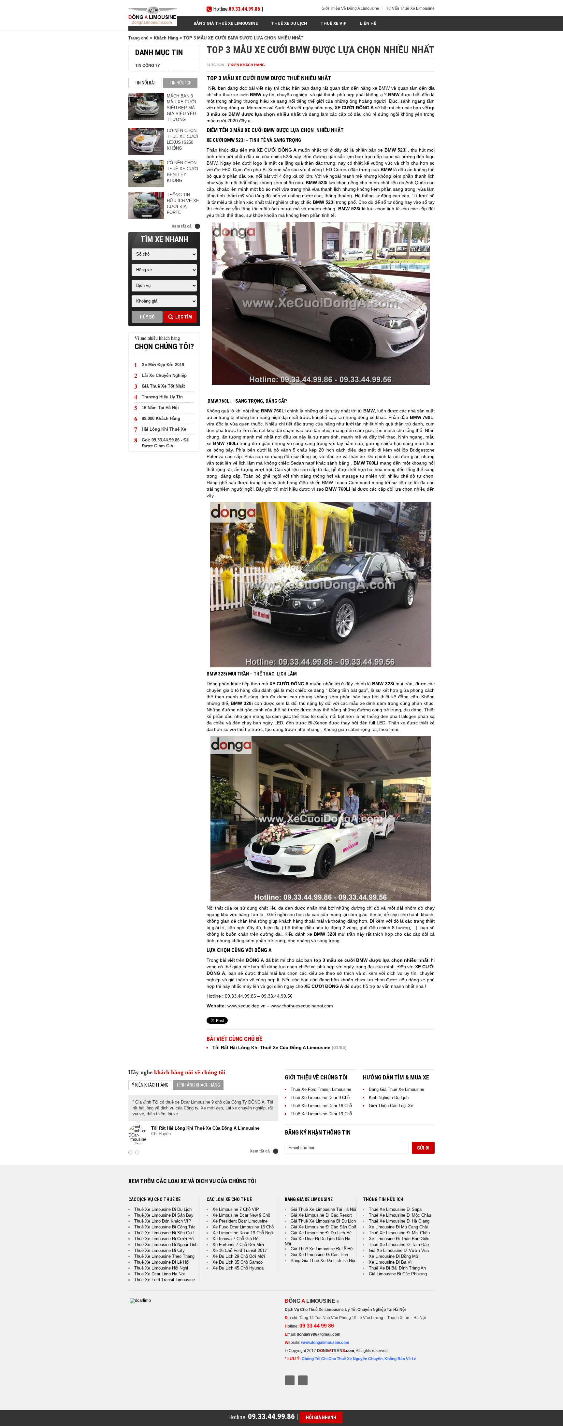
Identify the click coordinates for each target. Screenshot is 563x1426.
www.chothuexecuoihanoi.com (302, 1005)
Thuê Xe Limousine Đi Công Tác (164, 1227)
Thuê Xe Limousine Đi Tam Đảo (399, 1244)
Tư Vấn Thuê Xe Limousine (410, 8)
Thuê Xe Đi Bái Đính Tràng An (397, 1268)
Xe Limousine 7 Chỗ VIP (235, 1209)
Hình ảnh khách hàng (198, 1085)
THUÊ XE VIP (333, 23)
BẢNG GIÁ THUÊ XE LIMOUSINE (226, 23)
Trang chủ (138, 38)
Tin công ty (147, 65)
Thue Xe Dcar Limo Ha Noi (159, 1273)
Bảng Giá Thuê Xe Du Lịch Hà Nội (323, 1260)
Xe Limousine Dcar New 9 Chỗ (241, 1215)
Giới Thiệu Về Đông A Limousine (350, 8)
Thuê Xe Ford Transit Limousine (321, 1089)
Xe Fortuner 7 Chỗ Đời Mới (238, 1244)
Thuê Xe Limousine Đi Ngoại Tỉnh (165, 1244)
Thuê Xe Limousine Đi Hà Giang (399, 1221)
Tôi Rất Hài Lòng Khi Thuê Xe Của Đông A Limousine (271, 1047)
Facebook (290, 1380)
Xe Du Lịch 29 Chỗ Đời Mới (238, 1256)
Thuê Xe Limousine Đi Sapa (395, 1209)
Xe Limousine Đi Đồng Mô (393, 1256)
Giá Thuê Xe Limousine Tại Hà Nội (323, 1209)
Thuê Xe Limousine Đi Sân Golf (164, 1232)
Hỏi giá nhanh (321, 1417)
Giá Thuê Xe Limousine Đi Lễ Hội (322, 1248)
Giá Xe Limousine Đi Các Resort (321, 1215)
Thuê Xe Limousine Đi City (159, 1250)
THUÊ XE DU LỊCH (289, 23)
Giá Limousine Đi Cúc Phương (398, 1273)
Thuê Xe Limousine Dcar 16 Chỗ (321, 1105)
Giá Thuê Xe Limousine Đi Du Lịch (323, 1221)
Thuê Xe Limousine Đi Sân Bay (164, 1215)
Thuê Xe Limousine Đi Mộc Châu (400, 1215)
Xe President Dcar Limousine (239, 1221)
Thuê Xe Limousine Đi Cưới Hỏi (164, 1238)
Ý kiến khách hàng (246, 65)
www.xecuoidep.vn (246, 1005)
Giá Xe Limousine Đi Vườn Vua (399, 1250)
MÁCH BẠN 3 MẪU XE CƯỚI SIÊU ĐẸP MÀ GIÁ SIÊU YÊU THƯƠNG (181, 108)
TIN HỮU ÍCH (180, 82)
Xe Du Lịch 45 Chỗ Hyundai (238, 1268)
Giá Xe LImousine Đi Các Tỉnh (319, 1254)
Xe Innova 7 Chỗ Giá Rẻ (235, 1238)
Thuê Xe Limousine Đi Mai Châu (399, 1232)
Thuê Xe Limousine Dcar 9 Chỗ (320, 1097)
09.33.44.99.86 (244, 9)
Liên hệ (368, 23)
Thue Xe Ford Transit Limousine (164, 1279)
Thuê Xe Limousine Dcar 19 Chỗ (321, 1113)
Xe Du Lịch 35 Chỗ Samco (237, 1262)
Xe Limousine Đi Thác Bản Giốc (399, 1238)
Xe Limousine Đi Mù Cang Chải (398, 1227)
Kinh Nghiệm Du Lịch (389, 1097)
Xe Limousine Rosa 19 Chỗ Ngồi (243, 1232)
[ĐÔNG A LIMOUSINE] (140, 1300)
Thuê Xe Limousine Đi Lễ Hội (161, 1262)
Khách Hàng (166, 38)
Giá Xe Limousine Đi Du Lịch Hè (321, 1232)
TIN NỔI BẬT (145, 82)
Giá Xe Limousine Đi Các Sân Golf (323, 1227)
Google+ (303, 1380)
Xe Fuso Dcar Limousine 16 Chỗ (243, 1227)
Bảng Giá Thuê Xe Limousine (396, 1089)
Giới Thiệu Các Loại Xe (391, 1105)
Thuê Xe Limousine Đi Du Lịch (163, 1209)
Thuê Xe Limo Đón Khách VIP (162, 1221)
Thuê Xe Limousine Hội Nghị (161, 1268)
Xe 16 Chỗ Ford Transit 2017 (239, 1250)
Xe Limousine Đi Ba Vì (390, 1262)
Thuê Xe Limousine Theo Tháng (164, 1256)
